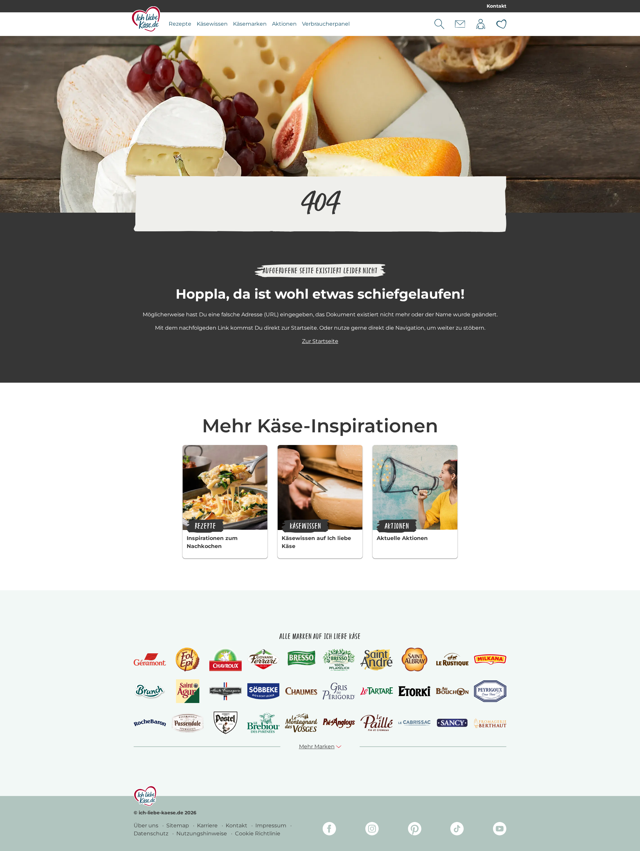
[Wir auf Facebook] (329, 830)
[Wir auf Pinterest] (414, 830)
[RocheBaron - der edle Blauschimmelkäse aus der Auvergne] (150, 722)
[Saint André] (376, 659)
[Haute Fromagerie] (225, 691)
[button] (320, 747)
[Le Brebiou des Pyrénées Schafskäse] (263, 723)
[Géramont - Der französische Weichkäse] (150, 659)
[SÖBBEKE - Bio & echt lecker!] (263, 691)
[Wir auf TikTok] (457, 830)
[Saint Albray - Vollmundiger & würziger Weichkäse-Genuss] (414, 659)
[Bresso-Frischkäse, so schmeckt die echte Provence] (301, 659)
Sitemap (178, 825)
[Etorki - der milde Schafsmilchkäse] (414, 691)
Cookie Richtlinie (257, 833)
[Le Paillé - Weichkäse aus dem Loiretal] (376, 723)
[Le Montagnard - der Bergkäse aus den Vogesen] (301, 722)
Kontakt (496, 6)
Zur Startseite (320, 341)
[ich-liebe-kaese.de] (145, 796)
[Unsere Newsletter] (460, 24)
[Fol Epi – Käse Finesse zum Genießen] (188, 659)
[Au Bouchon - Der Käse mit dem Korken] (452, 691)
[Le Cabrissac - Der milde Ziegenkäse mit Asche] (414, 722)
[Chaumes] (301, 691)
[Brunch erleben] (150, 691)
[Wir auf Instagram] (372, 830)
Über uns (147, 825)
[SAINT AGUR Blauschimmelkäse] (188, 691)
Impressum (271, 825)
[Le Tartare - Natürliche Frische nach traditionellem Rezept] (376, 691)
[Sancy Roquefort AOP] (452, 723)
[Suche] (439, 24)
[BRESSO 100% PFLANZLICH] (339, 660)
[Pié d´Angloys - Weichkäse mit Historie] (339, 723)
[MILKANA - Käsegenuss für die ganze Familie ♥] (490, 659)
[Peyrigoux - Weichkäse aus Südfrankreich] (490, 691)
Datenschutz (152, 833)
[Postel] (225, 723)
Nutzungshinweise (202, 833)
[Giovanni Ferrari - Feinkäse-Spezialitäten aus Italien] (263, 659)
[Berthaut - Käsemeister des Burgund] (490, 723)
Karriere (208, 825)
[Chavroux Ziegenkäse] (225, 659)
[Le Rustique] (452, 659)
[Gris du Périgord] (339, 691)
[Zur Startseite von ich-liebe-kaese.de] (145, 19)
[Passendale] (187, 723)
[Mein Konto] (481, 24)
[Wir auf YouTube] (499, 830)
